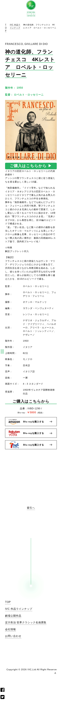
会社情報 (10, 629)
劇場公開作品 (13, 615)
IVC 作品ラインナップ (18, 608)
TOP (6, 28)
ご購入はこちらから (31, 166)
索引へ (31, 507)
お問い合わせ (13, 636)
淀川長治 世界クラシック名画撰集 (25, 622)
